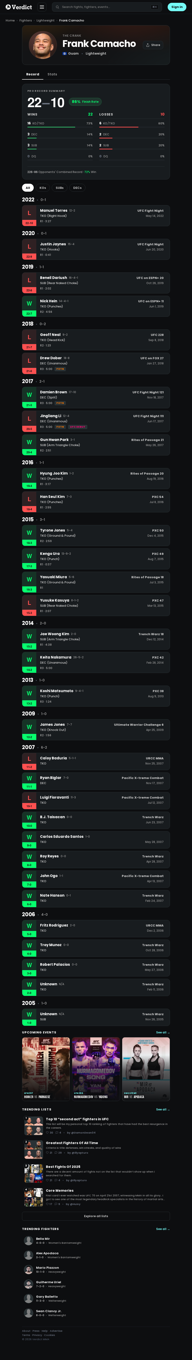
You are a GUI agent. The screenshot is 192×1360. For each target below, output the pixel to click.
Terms (26, 1335)
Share (155, 45)
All (28, 188)
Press (36, 1331)
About (26, 1331)
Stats (52, 74)
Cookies (49, 1335)
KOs (43, 188)
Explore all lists (96, 1216)
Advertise (56, 1331)
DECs (77, 188)
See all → (163, 1032)
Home (10, 20)
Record (32, 74)
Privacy (37, 1335)
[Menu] (41, 7)
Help (45, 1331)
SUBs (59, 188)
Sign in (177, 7)
